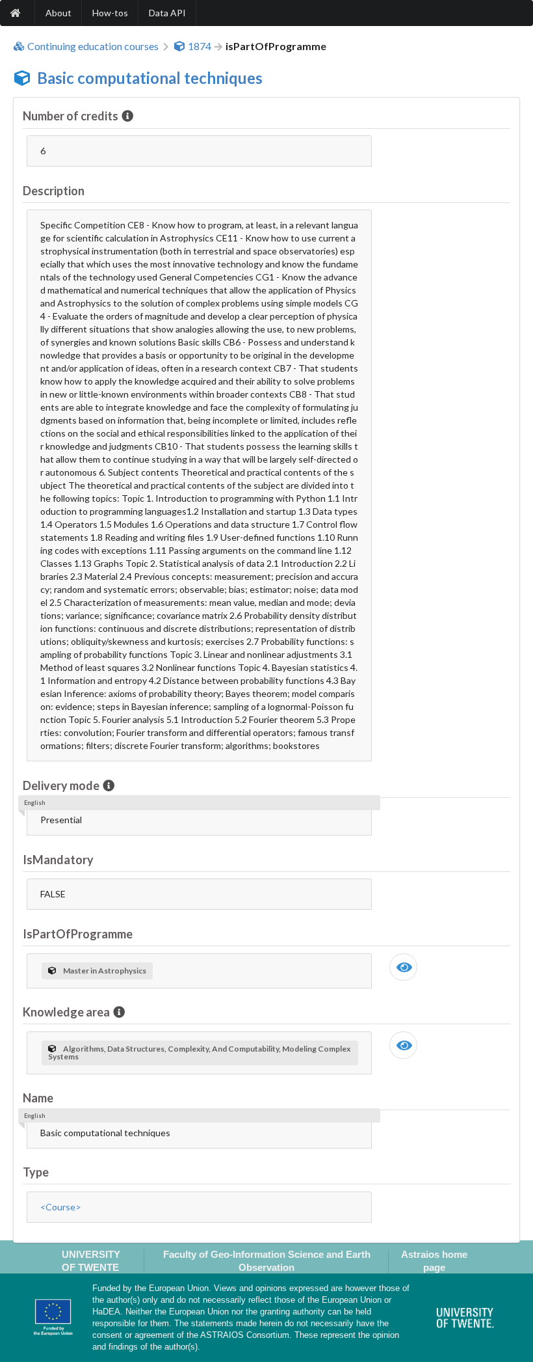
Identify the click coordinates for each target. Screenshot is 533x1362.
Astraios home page (434, 1260)
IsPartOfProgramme (78, 934)
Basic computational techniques (150, 77)
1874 (199, 46)
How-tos (110, 12)
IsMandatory (58, 859)
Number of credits (70, 116)
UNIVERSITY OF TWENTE (91, 1260)
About (59, 12)
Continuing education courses (93, 46)
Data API (167, 12)
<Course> (60, 1206)
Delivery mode (61, 785)
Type (36, 1172)
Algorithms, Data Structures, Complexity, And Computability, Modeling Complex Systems (199, 1052)
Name (38, 1098)
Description (53, 191)
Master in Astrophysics (104, 970)
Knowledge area (66, 1012)
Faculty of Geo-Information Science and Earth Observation (266, 1260)
